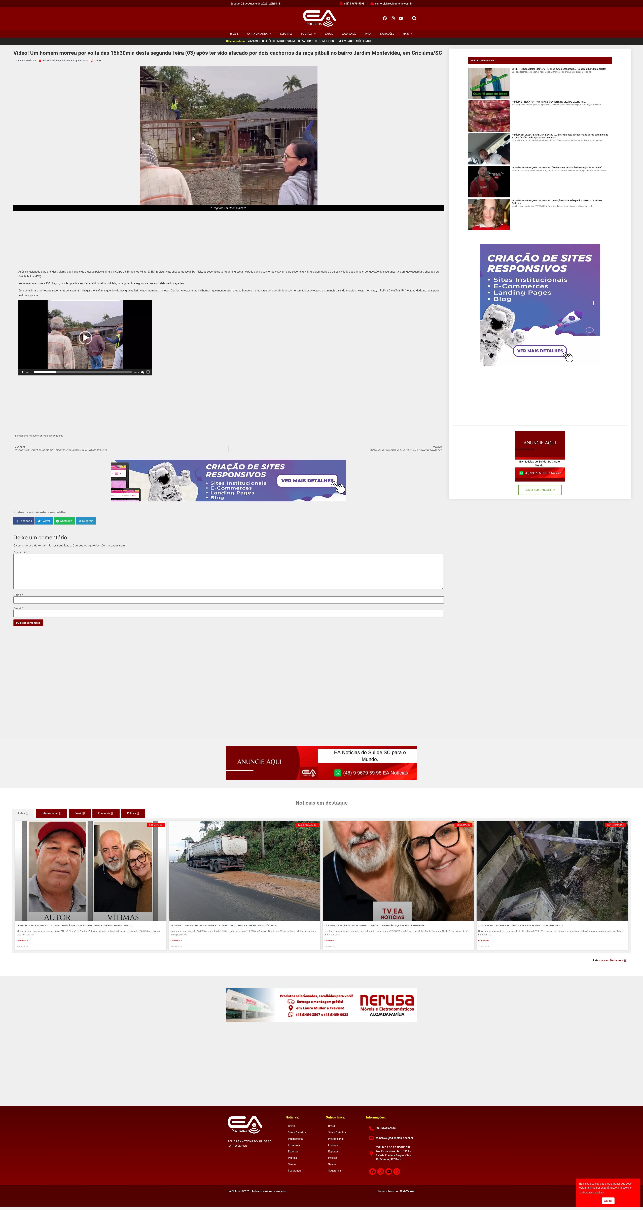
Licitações (387, 33)
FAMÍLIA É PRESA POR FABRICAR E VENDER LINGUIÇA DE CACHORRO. (549, 101)
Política (306, 33)
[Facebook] (384, 18)
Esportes (286, 33)
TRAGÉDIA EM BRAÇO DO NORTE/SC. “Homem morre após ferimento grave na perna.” (557, 167)
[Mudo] (142, 372)
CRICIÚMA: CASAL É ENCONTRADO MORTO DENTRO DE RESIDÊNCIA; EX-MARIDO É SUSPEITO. (374, 925)
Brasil (234, 33)
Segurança (348, 33)
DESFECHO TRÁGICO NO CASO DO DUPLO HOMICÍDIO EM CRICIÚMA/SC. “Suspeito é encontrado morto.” (75, 925)
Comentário (21, 552)
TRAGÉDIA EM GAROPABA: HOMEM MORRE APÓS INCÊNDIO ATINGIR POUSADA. (520, 925)
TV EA (368, 33)
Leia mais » (22, 940)
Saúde (329, 33)
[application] (85, 337)
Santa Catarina (257, 33)
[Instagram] (392, 18)
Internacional (295, 1138)
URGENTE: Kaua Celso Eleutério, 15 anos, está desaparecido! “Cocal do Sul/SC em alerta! (559, 69)
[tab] (23, 813)
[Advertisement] (228, 237)
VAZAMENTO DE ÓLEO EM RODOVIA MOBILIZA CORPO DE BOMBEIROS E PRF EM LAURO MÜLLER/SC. (224, 925)
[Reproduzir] (22, 372)
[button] (414, 18)
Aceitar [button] (608, 1200)
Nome (18, 594)
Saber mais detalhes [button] (592, 1192)
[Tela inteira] (148, 372)
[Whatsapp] (396, 1171)
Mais (406, 33)
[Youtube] (400, 18)
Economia (294, 1145)
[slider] (83, 372)
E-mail (18, 608)
